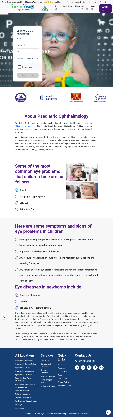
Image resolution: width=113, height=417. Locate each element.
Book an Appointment (34, 2)
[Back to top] (108, 412)
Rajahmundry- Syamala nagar (26, 401)
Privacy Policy (63, 382)
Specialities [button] (67, 6)
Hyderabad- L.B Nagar (23, 375)
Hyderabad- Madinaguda (24, 371)
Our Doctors (84, 7)
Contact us (94, 7)
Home (60, 364)
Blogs (77, 6)
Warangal (18, 405)
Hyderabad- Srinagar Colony (26, 364)
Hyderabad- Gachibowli (24, 360)
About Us (57, 7)
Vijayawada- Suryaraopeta (25, 384)
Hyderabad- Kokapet (23, 367)
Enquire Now (27, 75)
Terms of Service (64, 386)
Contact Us (62, 379)
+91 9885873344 (86, 361)
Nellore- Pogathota (22, 394)
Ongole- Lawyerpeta (23, 397)
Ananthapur (19, 408)
